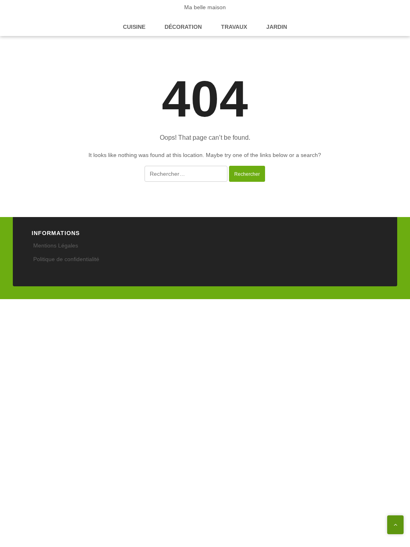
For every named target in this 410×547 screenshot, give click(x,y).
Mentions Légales (55, 245)
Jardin (276, 27)
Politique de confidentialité (66, 259)
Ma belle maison (205, 7)
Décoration (183, 27)
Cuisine (134, 27)
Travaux (234, 27)
